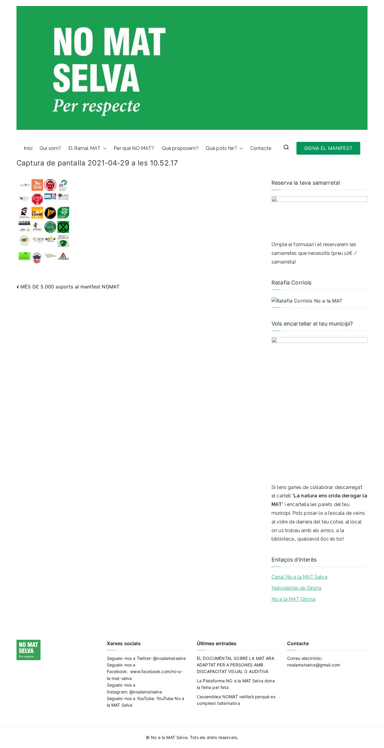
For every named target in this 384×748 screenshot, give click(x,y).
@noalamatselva (169, 658)
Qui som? (50, 148)
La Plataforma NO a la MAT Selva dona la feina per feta (236, 684)
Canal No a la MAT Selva (299, 577)
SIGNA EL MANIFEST (328, 148)
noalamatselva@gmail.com (313, 664)
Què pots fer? (221, 148)
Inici (28, 148)
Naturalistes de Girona (297, 588)
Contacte (260, 148)
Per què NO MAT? (134, 148)
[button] (103, 148)
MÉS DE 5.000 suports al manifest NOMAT (69, 287)
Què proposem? (180, 148)
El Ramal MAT (84, 148)
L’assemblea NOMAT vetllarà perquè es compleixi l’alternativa (236, 700)
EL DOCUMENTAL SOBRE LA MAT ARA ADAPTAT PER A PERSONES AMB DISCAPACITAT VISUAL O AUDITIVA (235, 665)
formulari (303, 244)
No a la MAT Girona (293, 599)
